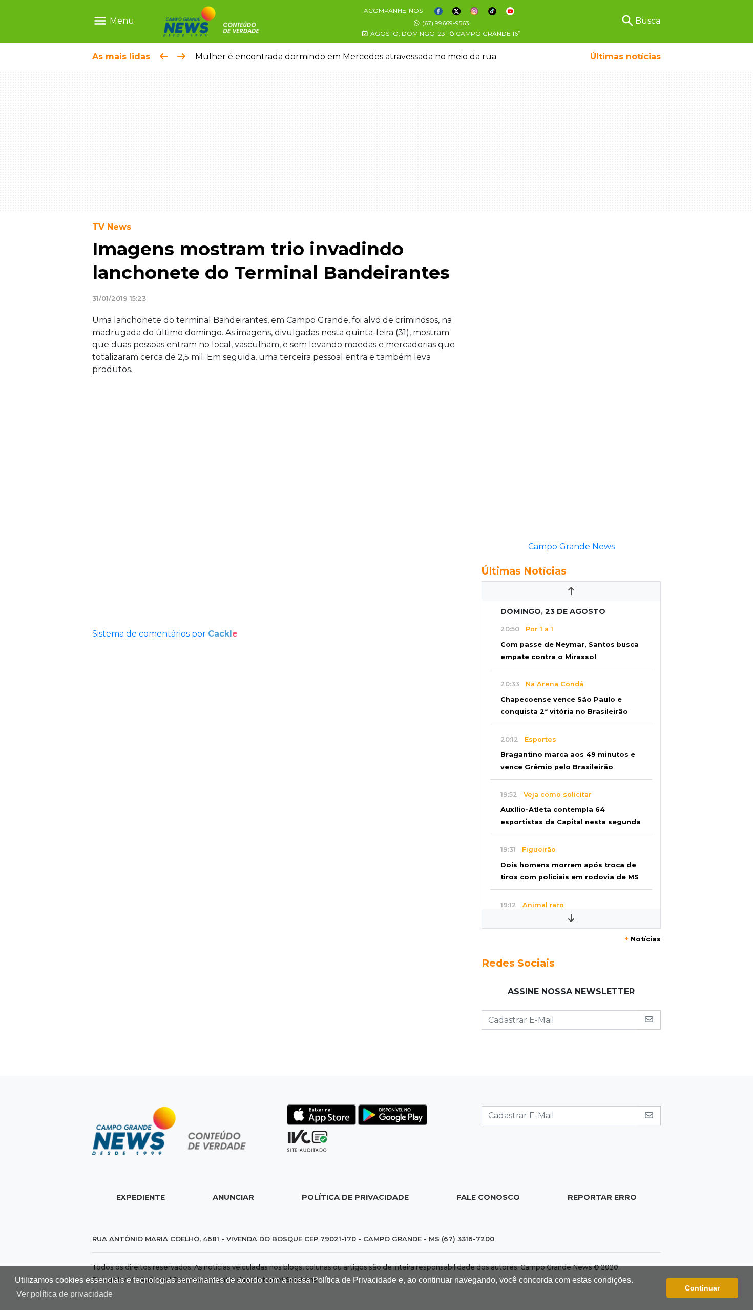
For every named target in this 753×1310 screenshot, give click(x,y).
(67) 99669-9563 (445, 23)
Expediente (140, 1197)
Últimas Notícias (524, 571)
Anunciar (233, 1197)
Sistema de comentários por (165, 634)
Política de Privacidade (355, 1197)
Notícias (642, 939)
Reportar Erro (602, 1197)
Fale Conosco (488, 1197)
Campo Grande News (571, 546)
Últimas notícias (625, 57)
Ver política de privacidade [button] (64, 1293)
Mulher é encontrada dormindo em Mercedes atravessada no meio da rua (345, 57)
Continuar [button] (702, 1288)
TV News (111, 227)
